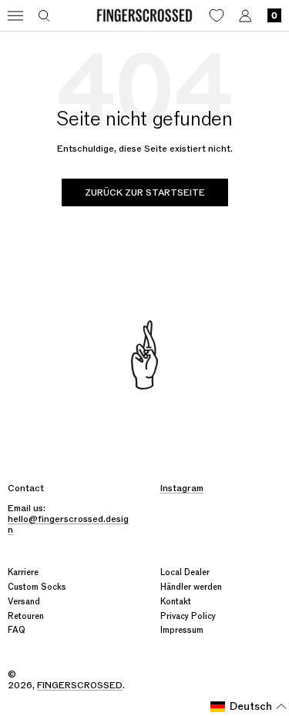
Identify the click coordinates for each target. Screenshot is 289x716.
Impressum (181, 630)
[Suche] (44, 16)
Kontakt (175, 601)
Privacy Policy (188, 616)
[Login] (245, 15)
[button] (249, 707)
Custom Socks (37, 587)
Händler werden (191, 587)
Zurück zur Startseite (145, 192)
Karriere (23, 572)
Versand (24, 601)
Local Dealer (185, 572)
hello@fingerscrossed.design (68, 524)
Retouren (26, 616)
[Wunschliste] (216, 15)
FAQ (16, 630)
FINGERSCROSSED (80, 685)
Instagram (181, 488)
